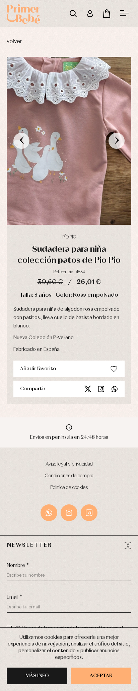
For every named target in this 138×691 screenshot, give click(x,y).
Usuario (90, 13)
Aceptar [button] (101, 676)
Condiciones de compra (69, 476)
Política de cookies (69, 487)
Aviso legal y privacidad (69, 464)
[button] (128, 545)
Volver (14, 41)
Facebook (101, 389)
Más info (37, 676)
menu (124, 13)
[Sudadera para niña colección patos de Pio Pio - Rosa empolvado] (69, 141)
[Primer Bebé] (23, 13)
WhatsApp (49, 512)
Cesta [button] (106, 13)
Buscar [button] (73, 13)
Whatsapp (114, 389)
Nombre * (18, 565)
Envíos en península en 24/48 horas (69, 437)
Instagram (69, 512)
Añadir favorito (38, 369)
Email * (14, 597)
